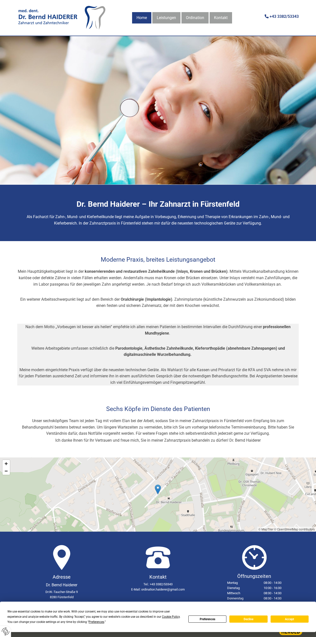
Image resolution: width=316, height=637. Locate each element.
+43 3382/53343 (284, 16)
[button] (158, 489)
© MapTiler (265, 529)
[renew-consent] (5, 631)
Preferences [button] (96, 622)
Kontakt (221, 17)
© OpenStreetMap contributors (294, 529)
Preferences (207, 619)
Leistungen (166, 17)
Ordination (195, 17)
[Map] (158, 494)
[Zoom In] (6, 463)
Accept (289, 619)
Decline (248, 619)
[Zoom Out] (6, 471)
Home (142, 17)
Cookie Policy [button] (171, 616)
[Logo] (61, 18)
